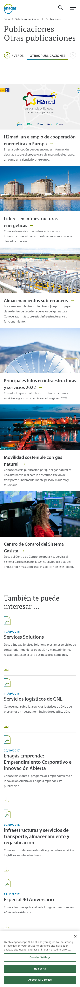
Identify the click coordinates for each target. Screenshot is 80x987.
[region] (40, 959)
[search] (62, 9)
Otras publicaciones (47, 55)
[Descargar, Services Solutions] (6, 668)
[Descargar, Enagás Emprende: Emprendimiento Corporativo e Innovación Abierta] (6, 799)
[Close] (75, 936)
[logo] (10, 8)
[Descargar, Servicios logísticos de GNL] (6, 725)
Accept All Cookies (40, 979)
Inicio (7, 19)
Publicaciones (53, 19)
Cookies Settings (40, 957)
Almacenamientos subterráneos (36, 300)
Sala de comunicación (27, 19)
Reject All (40, 968)
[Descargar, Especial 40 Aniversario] (6, 926)
